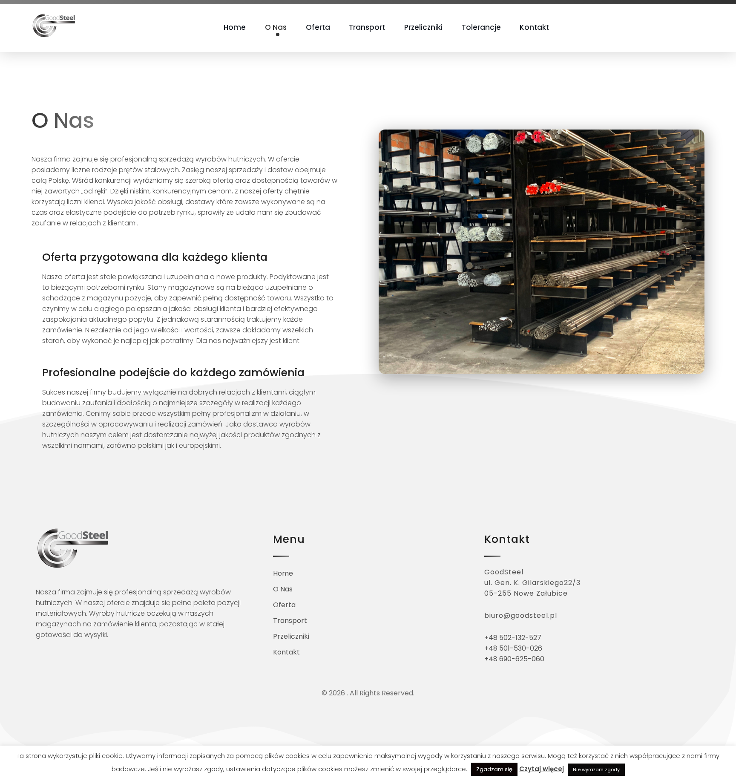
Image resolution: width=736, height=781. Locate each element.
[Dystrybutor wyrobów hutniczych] (54, 25)
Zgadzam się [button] (494, 769)
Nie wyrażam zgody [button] (596, 769)
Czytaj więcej (541, 768)
